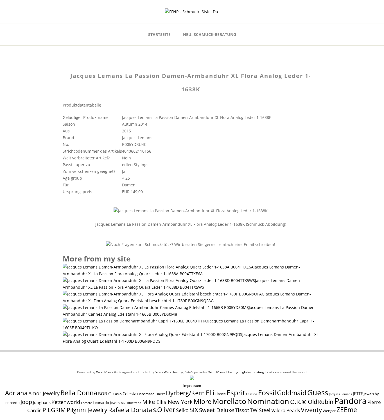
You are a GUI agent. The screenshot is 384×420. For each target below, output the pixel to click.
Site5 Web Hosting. (169, 372)
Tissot (242, 410)
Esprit (236, 392)
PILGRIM (54, 410)
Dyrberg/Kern (185, 393)
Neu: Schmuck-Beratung (209, 34)
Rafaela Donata (130, 410)
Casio (117, 394)
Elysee (220, 393)
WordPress (104, 372)
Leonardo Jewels (106, 402)
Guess (317, 392)
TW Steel (260, 410)
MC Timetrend (131, 403)
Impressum (192, 385)
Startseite (159, 34)
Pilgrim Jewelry (87, 410)
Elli (210, 392)
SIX (193, 409)
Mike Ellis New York (167, 402)
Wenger (329, 410)
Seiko (182, 410)
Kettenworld (65, 402)
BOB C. (105, 393)
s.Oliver (164, 409)
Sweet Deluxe (216, 410)
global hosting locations (260, 372)
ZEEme (346, 409)
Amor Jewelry (44, 393)
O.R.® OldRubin (311, 402)
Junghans (42, 402)
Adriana (16, 393)
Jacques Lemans (340, 394)
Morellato (229, 401)
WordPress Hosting (223, 372)
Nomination (268, 401)
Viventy (311, 410)
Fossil (267, 392)
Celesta (129, 394)
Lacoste (86, 403)
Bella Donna (78, 392)
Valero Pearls (285, 410)
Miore (202, 401)
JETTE (358, 394)
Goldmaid (291, 392)
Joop (26, 402)
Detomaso (146, 394)
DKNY (160, 394)
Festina (251, 394)
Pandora (350, 401)
